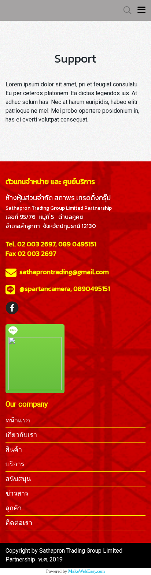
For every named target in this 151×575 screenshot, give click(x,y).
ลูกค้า (13, 508)
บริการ (15, 464)
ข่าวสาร (17, 493)
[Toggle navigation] (141, 10)
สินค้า (13, 449)
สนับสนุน (18, 478)
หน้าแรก (17, 420)
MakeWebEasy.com (86, 571)
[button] (125, 10)
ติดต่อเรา (18, 522)
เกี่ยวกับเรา (21, 434)
